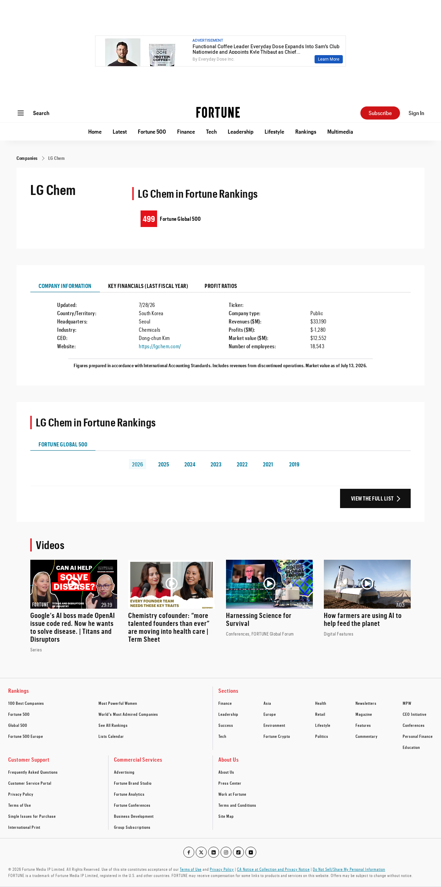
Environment (274, 725)
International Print (24, 827)
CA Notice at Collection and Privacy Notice (273, 869)
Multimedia (340, 131)
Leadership (241, 131)
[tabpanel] (220, 332)
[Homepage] (218, 113)
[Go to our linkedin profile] (213, 852)
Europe (270, 714)
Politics (321, 736)
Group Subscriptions (132, 827)
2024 (189, 464)
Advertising (124, 772)
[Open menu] (21, 113)
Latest (120, 131)
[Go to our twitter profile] (201, 852)
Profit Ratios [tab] (221, 285)
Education (411, 747)
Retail (320, 714)
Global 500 (17, 725)
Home (95, 131)
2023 (216, 464)
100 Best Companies (26, 703)
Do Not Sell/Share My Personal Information (349, 869)
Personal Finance (418, 736)
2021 (268, 464)
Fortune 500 (152, 131)
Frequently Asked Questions (33, 772)
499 (149, 219)
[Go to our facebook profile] (188, 852)
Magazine (364, 714)
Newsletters (366, 703)
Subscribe (380, 113)
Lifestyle (274, 131)
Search (41, 113)
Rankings (305, 131)
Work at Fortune (232, 794)
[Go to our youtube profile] (250, 852)
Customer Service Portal (29, 783)
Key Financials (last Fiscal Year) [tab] (148, 285)
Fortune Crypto (277, 736)
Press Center (230, 783)
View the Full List (372, 498)
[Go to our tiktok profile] (238, 852)
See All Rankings (113, 725)
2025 (163, 464)
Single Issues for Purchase (32, 816)
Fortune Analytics (129, 794)
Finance (186, 131)
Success (225, 725)
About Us (226, 772)
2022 (242, 464)
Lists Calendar (111, 736)
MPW (407, 703)
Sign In (416, 113)
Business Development (134, 816)
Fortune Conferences (132, 805)
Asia (267, 703)
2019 (294, 464)
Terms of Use (19, 805)
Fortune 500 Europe (25, 736)
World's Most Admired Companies (128, 714)
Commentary (367, 736)
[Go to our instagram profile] (226, 852)
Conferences (414, 725)
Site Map (226, 816)
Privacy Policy (20, 794)
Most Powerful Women (118, 703)
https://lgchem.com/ (160, 346)
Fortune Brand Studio (133, 783)
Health (320, 703)
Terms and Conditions (237, 805)
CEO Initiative (415, 714)
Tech (211, 131)
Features (363, 725)
